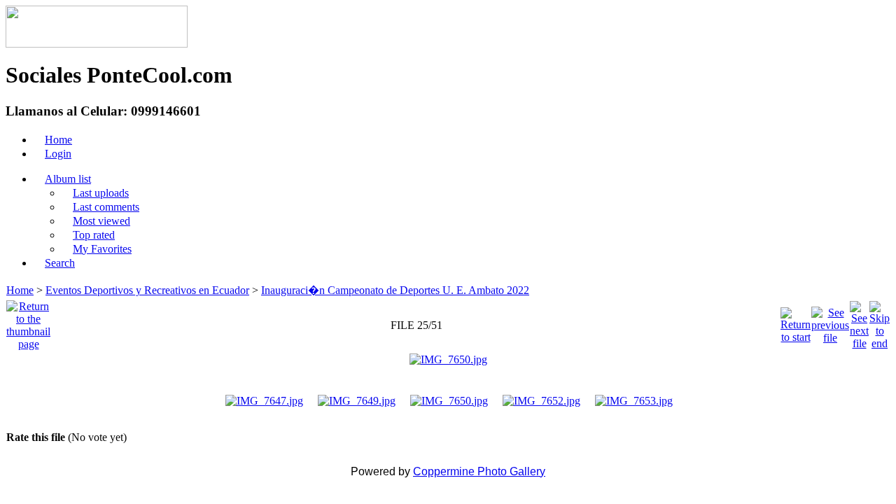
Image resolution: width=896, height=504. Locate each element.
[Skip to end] (879, 322)
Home (20, 290)
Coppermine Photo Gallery (479, 471)
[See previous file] (830, 322)
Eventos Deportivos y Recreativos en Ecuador (147, 290)
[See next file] (859, 322)
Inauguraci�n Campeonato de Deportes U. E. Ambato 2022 (395, 290)
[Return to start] (795, 322)
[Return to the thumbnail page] (28, 322)
